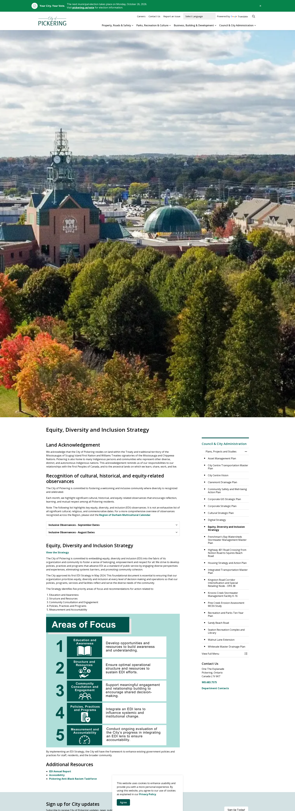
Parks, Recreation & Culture (152, 25)
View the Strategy (57, 552)
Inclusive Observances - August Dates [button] (72, 532)
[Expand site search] (253, 16)
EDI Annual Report (60, 771)
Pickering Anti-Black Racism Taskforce (73, 778)
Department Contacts (215, 688)
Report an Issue (171, 16)
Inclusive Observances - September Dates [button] (74, 525)
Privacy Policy (147, 794)
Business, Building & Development (194, 25)
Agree (123, 802)
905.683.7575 (209, 682)
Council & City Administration (236, 25)
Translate (243, 16)
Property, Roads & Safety (116, 25)
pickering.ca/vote (83, 7)
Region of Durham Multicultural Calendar (124, 515)
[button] (222, 653)
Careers (141, 16)
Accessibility (57, 775)
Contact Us (154, 16)
